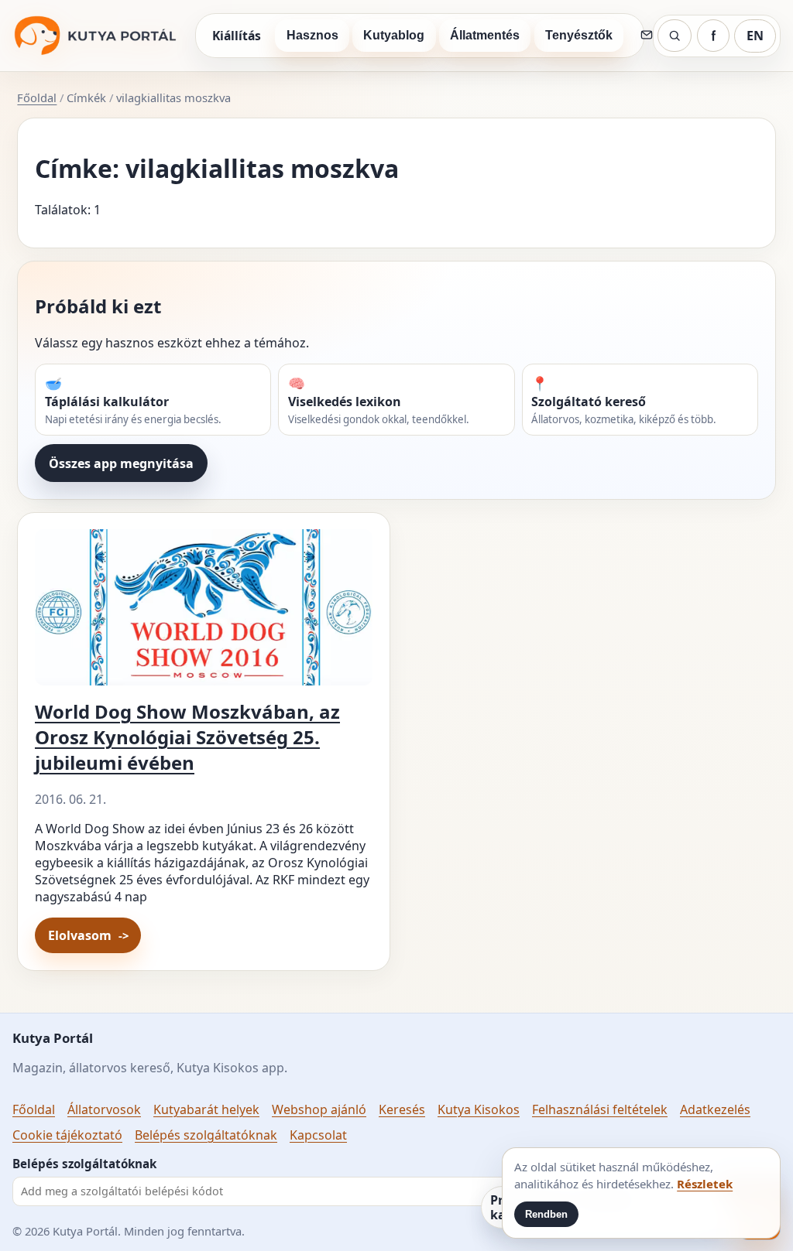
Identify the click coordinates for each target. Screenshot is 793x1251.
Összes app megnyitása (121, 463)
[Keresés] (674, 35)
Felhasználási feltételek (600, 1109)
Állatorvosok (104, 1109)
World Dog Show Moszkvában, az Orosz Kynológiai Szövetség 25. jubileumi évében (187, 737)
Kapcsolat (318, 1134)
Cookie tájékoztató (67, 1134)
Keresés (402, 1109)
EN (755, 35)
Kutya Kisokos (479, 1109)
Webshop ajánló (319, 1109)
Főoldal (37, 97)
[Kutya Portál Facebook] (713, 35)
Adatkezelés (715, 1109)
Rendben (546, 1214)
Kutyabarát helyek (206, 1109)
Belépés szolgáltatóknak (206, 1134)
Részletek (705, 1183)
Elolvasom (80, 935)
